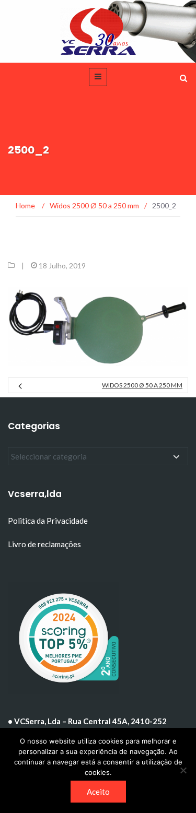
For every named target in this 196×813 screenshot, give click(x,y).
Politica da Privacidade (48, 520)
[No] (183, 770)
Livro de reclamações (45, 544)
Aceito (98, 791)
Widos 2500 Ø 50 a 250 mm (142, 385)
